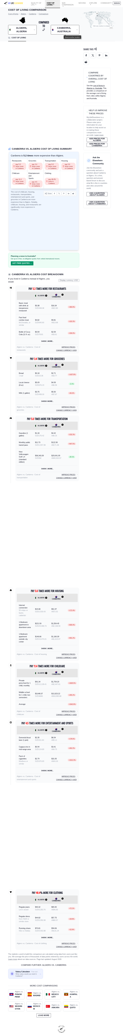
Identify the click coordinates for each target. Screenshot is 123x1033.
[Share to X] (59, 194)
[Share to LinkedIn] (69, 194)
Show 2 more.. (47, 771)
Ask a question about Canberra (97, 203)
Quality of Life (36, 4)
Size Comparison (68, 4)
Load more (43, 1015)
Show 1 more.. (47, 341)
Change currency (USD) (66, 350)
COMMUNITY (106, 3)
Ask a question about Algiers (97, 194)
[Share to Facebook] (54, 194)
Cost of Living (50, 4)
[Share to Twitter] (93, 55)
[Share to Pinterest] (64, 194)
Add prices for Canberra (97, 145)
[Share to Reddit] (73, 194)
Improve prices (68, 347)
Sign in (117, 3)
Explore (93, 3)
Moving (82, 3)
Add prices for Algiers (97, 139)
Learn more (12, 959)
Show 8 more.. (47, 401)
